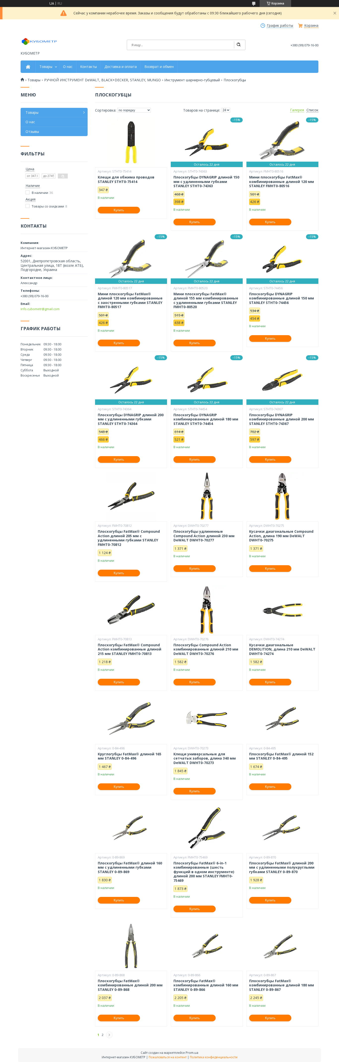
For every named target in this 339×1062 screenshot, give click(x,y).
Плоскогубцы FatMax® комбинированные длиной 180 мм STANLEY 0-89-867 (281, 985)
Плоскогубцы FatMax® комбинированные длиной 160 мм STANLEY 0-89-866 (205, 985)
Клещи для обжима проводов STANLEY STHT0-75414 (126, 179)
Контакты (88, 66)
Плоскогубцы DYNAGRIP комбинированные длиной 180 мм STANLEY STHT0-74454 (205, 419)
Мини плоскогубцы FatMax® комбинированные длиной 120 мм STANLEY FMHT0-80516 (281, 181)
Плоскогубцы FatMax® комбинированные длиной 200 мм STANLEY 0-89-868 (130, 985)
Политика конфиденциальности (213, 1057)
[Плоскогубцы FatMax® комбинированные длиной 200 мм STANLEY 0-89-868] (131, 946)
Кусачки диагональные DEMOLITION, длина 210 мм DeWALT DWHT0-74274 (282, 649)
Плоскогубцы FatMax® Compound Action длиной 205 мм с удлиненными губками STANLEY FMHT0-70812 (129, 538)
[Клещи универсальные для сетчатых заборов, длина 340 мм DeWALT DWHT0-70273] (207, 719)
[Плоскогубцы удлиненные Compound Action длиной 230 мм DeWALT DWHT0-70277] (207, 496)
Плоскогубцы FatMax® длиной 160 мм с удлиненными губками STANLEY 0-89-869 (130, 867)
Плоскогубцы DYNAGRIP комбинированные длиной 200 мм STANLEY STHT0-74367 (281, 419)
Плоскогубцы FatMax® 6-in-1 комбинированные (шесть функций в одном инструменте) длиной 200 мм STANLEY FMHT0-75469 (203, 872)
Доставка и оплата (120, 66)
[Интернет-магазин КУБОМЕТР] (39, 41)
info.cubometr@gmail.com (40, 309)
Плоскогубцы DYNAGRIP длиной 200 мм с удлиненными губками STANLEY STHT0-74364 (131, 419)
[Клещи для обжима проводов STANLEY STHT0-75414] (131, 142)
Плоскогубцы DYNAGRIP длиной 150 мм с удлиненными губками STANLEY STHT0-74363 (206, 181)
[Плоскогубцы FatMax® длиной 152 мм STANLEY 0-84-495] (282, 719)
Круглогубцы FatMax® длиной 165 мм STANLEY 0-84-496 (129, 756)
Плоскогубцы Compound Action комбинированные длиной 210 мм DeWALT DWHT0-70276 (205, 649)
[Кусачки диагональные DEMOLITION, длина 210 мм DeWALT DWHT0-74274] (282, 610)
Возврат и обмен (159, 66)
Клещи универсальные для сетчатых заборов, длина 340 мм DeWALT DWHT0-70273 (204, 758)
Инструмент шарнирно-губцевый (192, 80)
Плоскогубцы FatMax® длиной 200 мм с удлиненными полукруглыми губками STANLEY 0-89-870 (281, 867)
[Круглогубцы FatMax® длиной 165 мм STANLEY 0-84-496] (131, 719)
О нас (67, 66)
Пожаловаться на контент (168, 1057)
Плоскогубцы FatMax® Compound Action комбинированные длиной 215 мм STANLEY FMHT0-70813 (129, 649)
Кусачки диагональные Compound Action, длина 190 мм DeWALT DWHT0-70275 (281, 535)
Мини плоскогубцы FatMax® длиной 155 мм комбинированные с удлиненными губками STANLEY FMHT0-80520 (205, 300)
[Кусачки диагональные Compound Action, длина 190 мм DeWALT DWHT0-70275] (282, 496)
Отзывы (32, 131)
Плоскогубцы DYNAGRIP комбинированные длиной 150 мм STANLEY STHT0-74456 (281, 298)
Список (312, 110)
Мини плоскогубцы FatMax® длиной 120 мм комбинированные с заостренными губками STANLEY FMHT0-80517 (130, 300)
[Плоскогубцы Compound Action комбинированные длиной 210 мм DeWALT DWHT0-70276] (207, 610)
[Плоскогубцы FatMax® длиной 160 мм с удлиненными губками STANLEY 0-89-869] (131, 828)
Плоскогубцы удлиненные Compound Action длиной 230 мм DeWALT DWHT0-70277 (204, 535)
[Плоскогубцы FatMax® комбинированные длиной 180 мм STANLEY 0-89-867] (282, 946)
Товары (45, 66)
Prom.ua (192, 1052)
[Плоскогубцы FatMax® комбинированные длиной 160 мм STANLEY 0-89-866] (207, 946)
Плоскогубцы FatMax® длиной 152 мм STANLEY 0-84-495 (281, 756)
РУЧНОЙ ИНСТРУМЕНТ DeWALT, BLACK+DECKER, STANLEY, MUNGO (102, 80)
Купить (119, 210)
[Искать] (238, 44)
